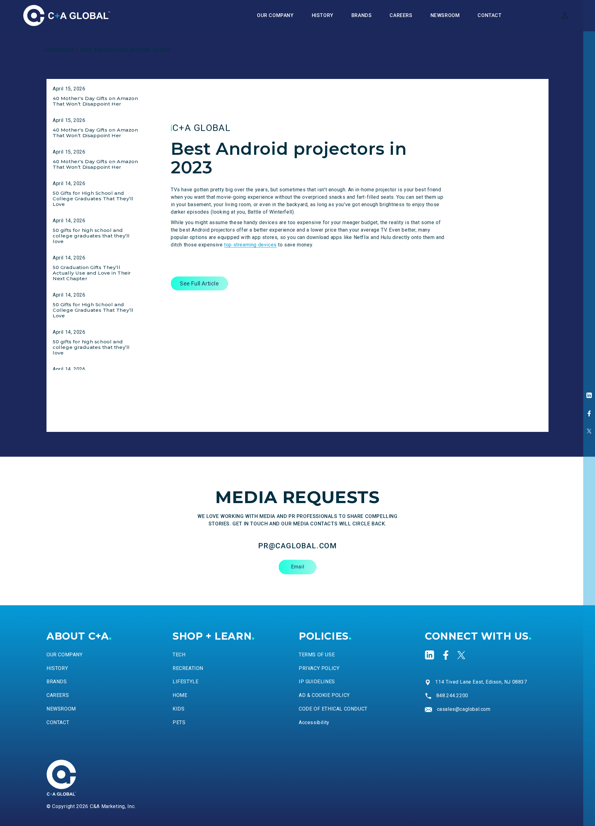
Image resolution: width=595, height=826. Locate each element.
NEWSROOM (59, 50)
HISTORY (57, 668)
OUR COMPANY (64, 655)
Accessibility (314, 722)
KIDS (178, 709)
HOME (180, 695)
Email (297, 567)
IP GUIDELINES (317, 682)
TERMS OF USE (317, 655)
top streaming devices (250, 245)
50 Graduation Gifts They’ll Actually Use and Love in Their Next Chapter (92, 272)
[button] (361, 15)
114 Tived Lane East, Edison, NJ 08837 (481, 682)
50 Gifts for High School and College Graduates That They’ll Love (93, 198)
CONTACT (57, 722)
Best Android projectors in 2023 (125, 50)
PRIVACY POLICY (319, 668)
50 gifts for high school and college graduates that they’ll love (91, 235)
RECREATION (188, 668)
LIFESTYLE (185, 682)
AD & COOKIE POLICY (324, 695)
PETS (179, 722)
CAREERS (57, 695)
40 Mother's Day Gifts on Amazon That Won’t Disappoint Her (95, 101)
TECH (179, 655)
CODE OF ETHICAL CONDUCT (333, 709)
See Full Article (199, 283)
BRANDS (56, 682)
